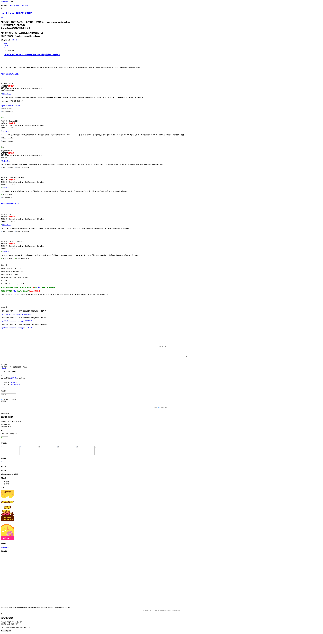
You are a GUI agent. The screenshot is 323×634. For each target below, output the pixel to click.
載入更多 (3, 391)
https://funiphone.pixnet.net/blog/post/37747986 (16, 321)
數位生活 (14, 40)
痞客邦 (12, 378)
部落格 (6, 45)
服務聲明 (177, 610)
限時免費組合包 (16, 385)
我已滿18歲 (4, 630)
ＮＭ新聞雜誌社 (5, 547)
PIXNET (149, 610)
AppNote (3, 368)
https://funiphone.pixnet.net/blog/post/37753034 (16, 314)
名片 (5, 47)
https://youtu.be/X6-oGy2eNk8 (11, 106)
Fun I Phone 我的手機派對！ (17, 13)
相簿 (5, 43)
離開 (10, 630)
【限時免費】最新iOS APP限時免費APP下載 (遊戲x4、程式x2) (32, 55)
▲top (2, 387)
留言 (16, 378)
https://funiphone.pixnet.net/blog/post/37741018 (16, 328)
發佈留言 (3, 401)
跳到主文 (3, 17)
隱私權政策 (171, 610)
